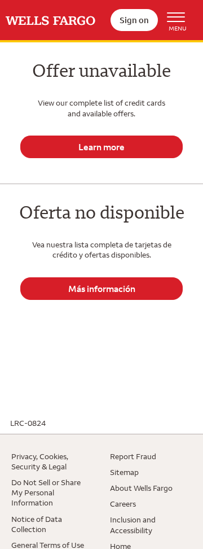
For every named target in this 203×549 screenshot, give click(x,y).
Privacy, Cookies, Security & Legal (39, 461)
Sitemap (124, 472)
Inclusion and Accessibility (133, 525)
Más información (101, 288)
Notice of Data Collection (36, 524)
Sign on (134, 20)
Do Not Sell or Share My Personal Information (46, 492)
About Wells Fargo (141, 488)
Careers (123, 504)
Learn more (101, 146)
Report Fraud (133, 456)
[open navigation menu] (177, 20)
